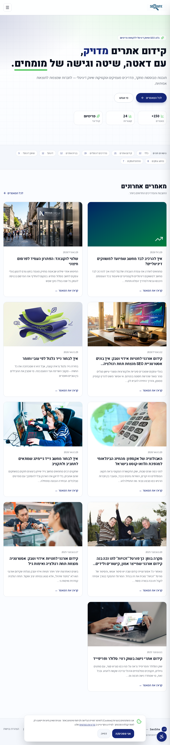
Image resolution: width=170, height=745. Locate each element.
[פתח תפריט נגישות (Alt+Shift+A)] (162, 737)
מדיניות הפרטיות (87, 724)
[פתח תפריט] (7, 7)
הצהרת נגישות (11, 729)
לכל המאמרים (154, 98)
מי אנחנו (123, 98)
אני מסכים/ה (123, 733)
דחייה (104, 733)
